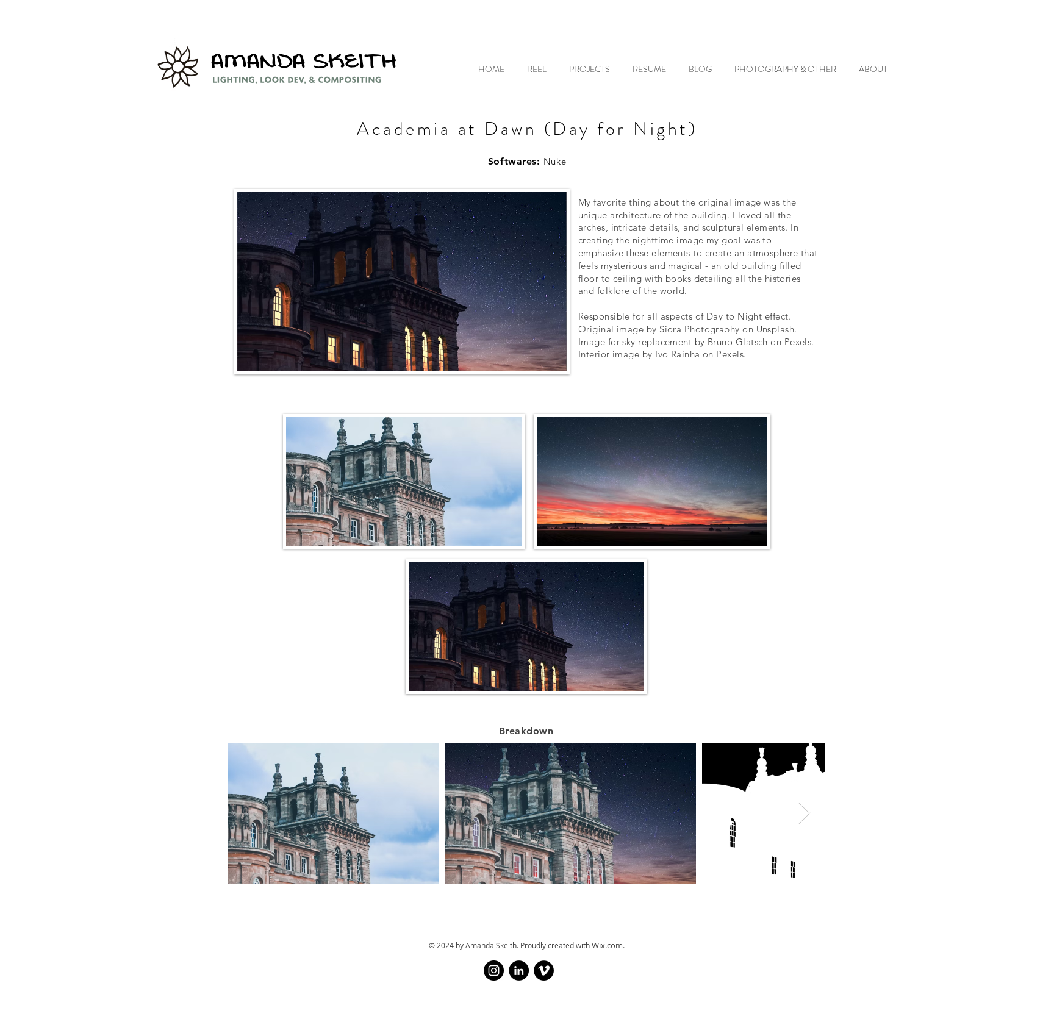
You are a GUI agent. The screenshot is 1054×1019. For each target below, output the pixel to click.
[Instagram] (494, 970)
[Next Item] (804, 813)
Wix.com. (608, 945)
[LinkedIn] (519, 970)
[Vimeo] (544, 970)
